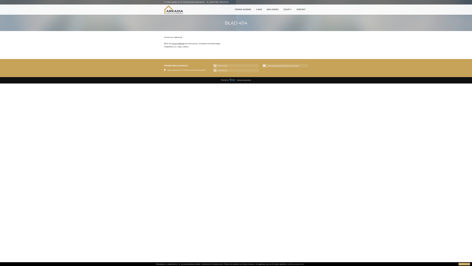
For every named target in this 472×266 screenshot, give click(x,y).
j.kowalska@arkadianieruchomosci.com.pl (283, 66)
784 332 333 (224, 2)
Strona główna (243, 9)
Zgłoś (286, 9)
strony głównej (178, 43)
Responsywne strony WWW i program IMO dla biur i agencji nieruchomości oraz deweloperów (232, 80)
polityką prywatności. (296, 264)
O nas (259, 9)
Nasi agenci (273, 9)
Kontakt (301, 9)
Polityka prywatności (244, 80)
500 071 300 (214, 2)
